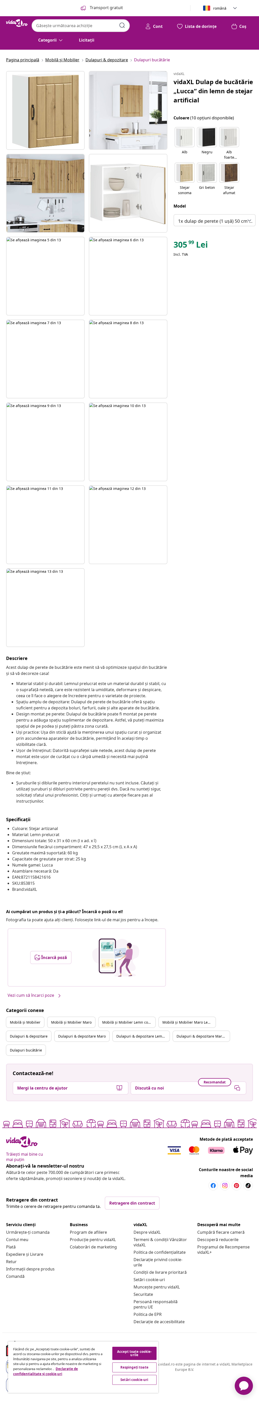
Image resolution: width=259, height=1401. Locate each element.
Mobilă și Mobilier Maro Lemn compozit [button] (188, 1022)
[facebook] (213, 1185)
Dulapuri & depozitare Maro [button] (82, 1036)
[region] (83, 1367)
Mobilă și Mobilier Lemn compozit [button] (128, 1022)
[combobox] (81, 25)
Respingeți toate (134, 1367)
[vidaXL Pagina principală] (17, 23)
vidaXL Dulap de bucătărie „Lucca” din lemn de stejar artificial (213, 91)
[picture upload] (116, 957)
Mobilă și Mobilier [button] (25, 1022)
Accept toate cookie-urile (134, 1353)
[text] (191, 246)
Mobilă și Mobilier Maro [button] (71, 1022)
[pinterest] (236, 1185)
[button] (185, 143)
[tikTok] (248, 1185)
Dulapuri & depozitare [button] (29, 1036)
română (219, 8)
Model (180, 206)
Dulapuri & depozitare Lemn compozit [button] (142, 1036)
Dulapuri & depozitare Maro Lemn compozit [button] (203, 1036)
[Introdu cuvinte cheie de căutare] (122, 25)
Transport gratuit (106, 7)
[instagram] (224, 1185)
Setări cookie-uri (149, 1279)
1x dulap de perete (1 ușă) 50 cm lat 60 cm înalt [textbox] (215, 221)
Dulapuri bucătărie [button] (26, 1050)
